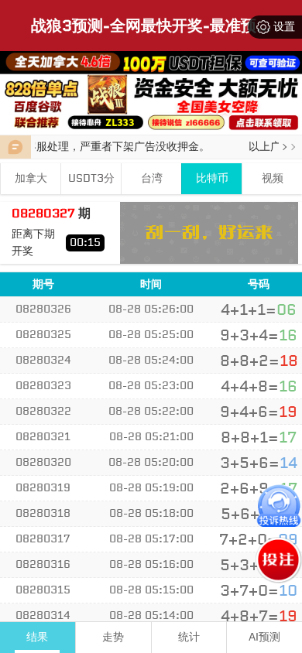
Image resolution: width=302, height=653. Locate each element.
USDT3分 (91, 178)
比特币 (212, 178)
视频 (272, 178)
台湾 (152, 178)
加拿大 (31, 178)
